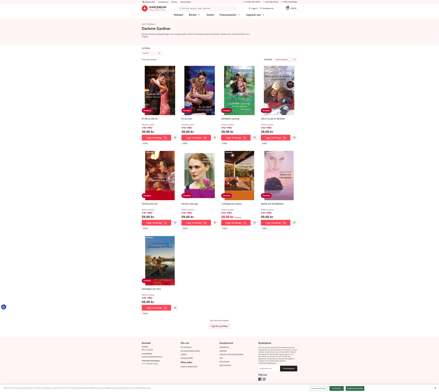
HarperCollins (186, 2)
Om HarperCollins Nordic (190, 351)
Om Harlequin (186, 347)
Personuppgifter (187, 358)
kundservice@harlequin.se (152, 356)
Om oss (174, 2)
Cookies (183, 354)
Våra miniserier (225, 365)
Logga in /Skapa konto (189, 366)
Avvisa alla (336, 388)
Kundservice (163, 2)
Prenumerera (288, 368)
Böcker (193, 14)
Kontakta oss (224, 347)
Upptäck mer (253, 14)
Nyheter (178, 14)
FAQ (221, 358)
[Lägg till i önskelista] (175, 137)
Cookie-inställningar (319, 388)
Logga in (254, 8)
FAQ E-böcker (225, 361)
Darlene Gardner (148, 125)
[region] (219, 388)
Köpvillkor (223, 351)
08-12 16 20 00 (147, 349)
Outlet (210, 14)
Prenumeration (228, 14)
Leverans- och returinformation (232, 354)
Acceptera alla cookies (355, 388)
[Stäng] (435, 388)
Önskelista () (268, 8)
